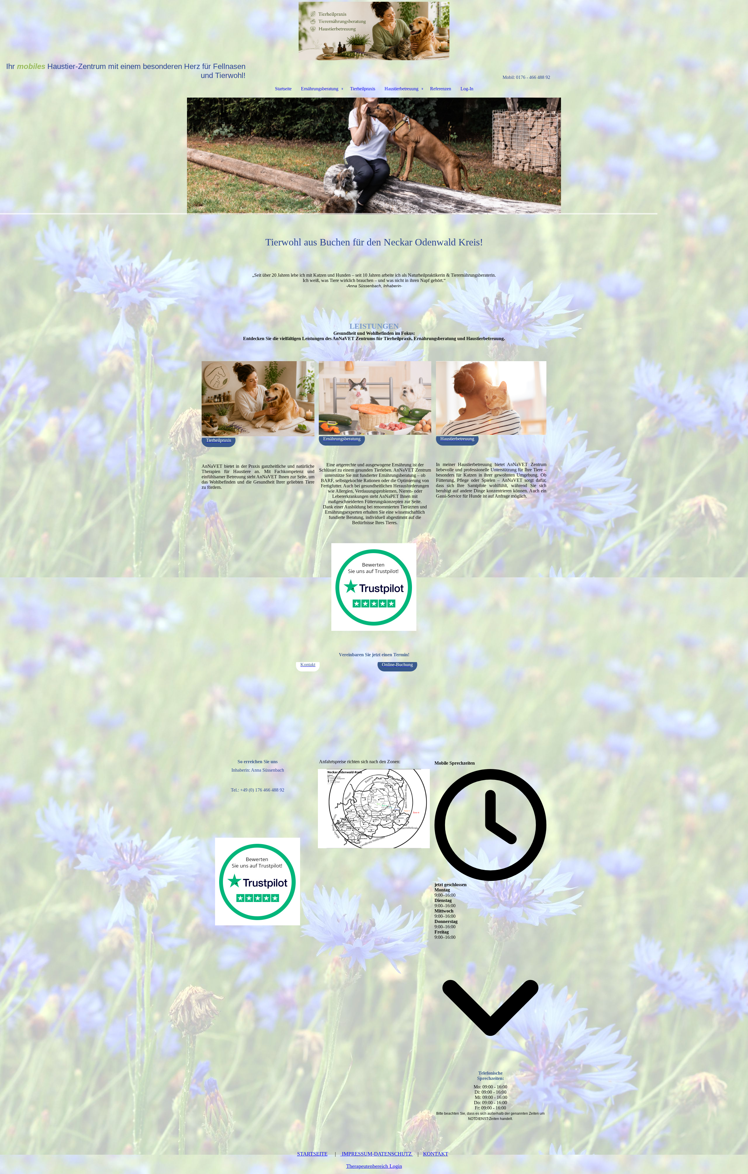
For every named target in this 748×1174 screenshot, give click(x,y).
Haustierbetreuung (401, 88)
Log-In (466, 88)
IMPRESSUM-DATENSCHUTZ (376, 1154)
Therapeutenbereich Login (374, 1166)
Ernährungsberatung (319, 88)
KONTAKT (435, 1154)
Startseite (283, 88)
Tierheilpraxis (362, 88)
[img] (374, 31)
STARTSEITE (312, 1154)
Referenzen (440, 88)
